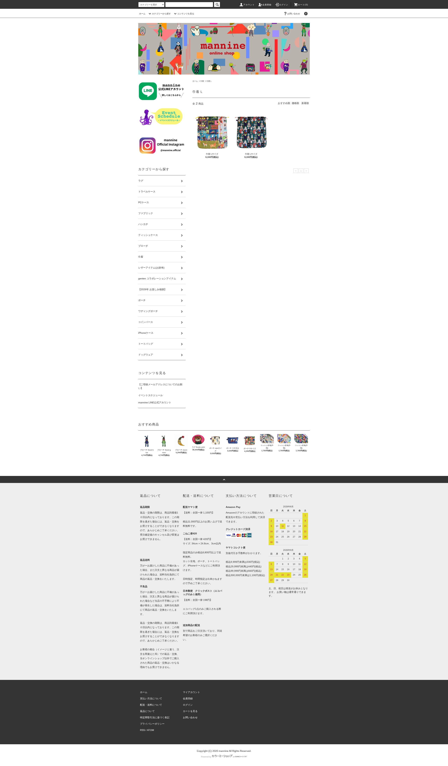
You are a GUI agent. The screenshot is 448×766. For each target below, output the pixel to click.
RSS (142, 730)
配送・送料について (151, 704)
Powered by (206, 757)
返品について (147, 711)
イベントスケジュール (150, 395)
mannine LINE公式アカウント (154, 402)
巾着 (202, 81)
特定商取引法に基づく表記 (154, 717)
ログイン (283, 5)
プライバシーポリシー (152, 723)
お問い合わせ (293, 13)
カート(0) (303, 5)
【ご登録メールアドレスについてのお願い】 (160, 386)
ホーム (142, 13)
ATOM (150, 730)
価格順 (295, 103)
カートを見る (190, 711)
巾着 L (209, 81)
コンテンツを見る (185, 13)
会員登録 (267, 5)
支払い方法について (151, 698)
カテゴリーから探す (161, 13)
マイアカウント (191, 692)
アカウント (249, 5)
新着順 (305, 103)
